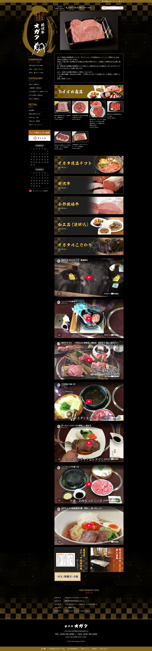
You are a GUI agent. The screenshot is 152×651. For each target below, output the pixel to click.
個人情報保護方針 (73, 648)
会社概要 (31, 110)
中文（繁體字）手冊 (70, 607)
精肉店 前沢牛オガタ (34, 114)
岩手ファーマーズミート (35, 124)
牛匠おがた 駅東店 (34, 121)
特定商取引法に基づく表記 (57, 648)
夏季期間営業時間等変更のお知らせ (74, 601)
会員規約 (94, 648)
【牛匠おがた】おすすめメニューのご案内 (76, 597)
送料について (85, 648)
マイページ (115, 1)
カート (122, 1)
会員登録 (106, 1)
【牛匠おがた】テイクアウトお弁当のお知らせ (77, 611)
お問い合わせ (104, 648)
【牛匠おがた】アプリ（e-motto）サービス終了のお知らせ (81, 604)
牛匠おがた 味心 (34, 117)
